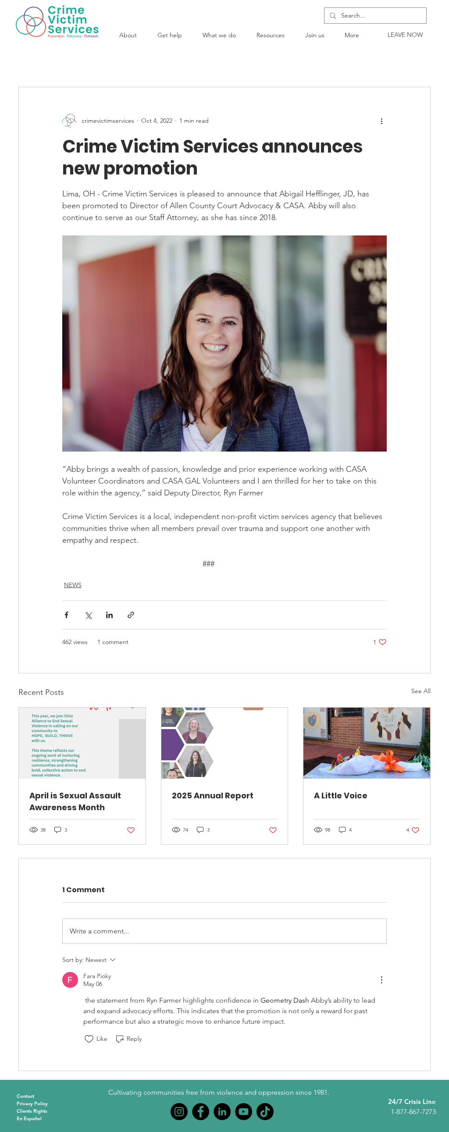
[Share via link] (131, 615)
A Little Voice (340, 795)
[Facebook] (200, 1111)
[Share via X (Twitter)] (88, 615)
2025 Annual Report (212, 795)
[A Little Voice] (366, 743)
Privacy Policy (32, 1103)
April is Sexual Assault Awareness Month (75, 801)
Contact (25, 1096)
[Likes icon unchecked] (89, 1039)
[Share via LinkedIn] (109, 615)
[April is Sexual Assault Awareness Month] (82, 743)
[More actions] (381, 120)
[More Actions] (381, 980)
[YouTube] (243, 1111)
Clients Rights (32, 1111)
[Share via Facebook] (66, 615)
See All (421, 691)
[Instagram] (179, 1111)
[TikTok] (265, 1111)
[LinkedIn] (222, 1111)
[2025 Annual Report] (224, 743)
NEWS (73, 585)
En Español (29, 1118)
